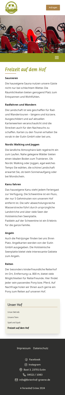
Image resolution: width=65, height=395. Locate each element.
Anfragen (53, 7)
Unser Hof (15, 305)
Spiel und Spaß (14, 323)
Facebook (34, 359)
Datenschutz (40, 348)
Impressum (24, 348)
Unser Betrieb (13, 312)
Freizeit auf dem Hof (18, 328)
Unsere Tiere (13, 317)
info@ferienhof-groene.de (34, 379)
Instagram (35, 364)
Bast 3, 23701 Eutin (35, 369)
